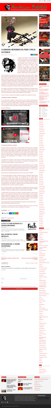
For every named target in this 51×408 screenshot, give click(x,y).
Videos (40, 360)
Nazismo (40, 302)
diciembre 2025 (42, 129)
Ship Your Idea (44, 115)
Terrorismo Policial (42, 355)
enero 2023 (41, 184)
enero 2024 (41, 163)
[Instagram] (5, 402)
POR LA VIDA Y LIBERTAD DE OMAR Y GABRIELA (27, 384)
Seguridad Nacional (42, 340)
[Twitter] (39, 1)
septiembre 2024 (42, 149)
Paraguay (41, 315)
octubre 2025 (41, 131)
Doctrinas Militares (42, 250)
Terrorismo (41, 351)
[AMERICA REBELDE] (25, 7)
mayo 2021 (41, 218)
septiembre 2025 (42, 133)
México (40, 297)
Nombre (3, 278)
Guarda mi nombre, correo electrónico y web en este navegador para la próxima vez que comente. (18, 286)
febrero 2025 (41, 145)
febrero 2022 (41, 204)
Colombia (41, 237)
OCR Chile (41, 311)
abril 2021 (41, 220)
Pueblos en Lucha (42, 330)
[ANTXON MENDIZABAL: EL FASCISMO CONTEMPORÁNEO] (32, 246)
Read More (6, 231)
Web (2, 282)
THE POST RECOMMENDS (6, 220)
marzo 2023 (41, 181)
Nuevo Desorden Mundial (43, 309)
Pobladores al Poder (42, 323)
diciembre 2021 (42, 207)
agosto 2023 (41, 172)
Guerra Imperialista (42, 269)
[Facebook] (41, 1)
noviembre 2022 (42, 188)
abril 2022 (41, 200)
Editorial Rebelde (42, 253)
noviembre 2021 (42, 209)
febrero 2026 (41, 126)
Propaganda (41, 326)
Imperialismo (41, 275)
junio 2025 (41, 138)
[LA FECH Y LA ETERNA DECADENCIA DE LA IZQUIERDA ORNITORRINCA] (32, 226)
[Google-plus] (37, 54)
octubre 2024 (41, 147)
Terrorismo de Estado (43, 353)
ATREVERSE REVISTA (43, 232)
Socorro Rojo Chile (42, 347)
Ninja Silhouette (44, 113)
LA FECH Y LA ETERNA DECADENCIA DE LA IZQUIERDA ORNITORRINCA (12, 224)
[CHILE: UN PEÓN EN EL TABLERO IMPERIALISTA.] (32, 237)
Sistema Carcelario (42, 343)
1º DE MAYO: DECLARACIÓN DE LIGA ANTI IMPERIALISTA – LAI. (44, 93)
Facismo (40, 264)
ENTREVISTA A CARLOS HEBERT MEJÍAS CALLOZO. (29, 259)
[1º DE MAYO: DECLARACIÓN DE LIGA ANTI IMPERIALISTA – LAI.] (20, 388)
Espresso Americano (42, 259)
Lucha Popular (41, 288)
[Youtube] (44, 1)
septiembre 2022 (42, 191)
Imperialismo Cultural (43, 276)
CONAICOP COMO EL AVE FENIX (27, 379)
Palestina (40, 313)
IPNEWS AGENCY (42, 280)
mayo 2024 (41, 156)
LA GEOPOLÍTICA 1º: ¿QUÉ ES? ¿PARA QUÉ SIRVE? (11, 390)
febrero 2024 (41, 161)
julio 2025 (41, 136)
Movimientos (41, 299)
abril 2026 (41, 122)
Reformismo (41, 332)
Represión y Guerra (42, 333)
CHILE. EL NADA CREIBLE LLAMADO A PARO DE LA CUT (10, 259)
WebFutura (17, 406)
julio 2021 (41, 216)
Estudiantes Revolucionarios (44, 262)
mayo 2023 (41, 177)
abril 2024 (41, 158)
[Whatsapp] (35, 54)
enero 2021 (41, 223)
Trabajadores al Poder (43, 357)
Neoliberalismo (41, 304)
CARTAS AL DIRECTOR (22, 377)
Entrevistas (41, 257)
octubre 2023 (41, 168)
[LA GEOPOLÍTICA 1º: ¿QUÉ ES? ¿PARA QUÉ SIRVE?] (3, 390)
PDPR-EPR (41, 319)
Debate (9, 210)
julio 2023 (41, 174)
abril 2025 (41, 142)
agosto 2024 (41, 151)
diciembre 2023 (42, 165)
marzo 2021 (41, 221)
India (40, 278)
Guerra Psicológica (42, 273)
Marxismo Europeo (42, 292)
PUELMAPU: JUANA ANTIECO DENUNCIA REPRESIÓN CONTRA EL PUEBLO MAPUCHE (11, 386)
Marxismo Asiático (42, 290)
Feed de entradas (42, 369)
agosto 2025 (41, 135)
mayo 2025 (41, 140)
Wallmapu (41, 362)
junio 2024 (41, 154)
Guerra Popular (42, 271)
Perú (40, 321)
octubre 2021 (41, 211)
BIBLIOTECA (4, 377)
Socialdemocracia (42, 345)
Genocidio (41, 266)
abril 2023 (41, 179)
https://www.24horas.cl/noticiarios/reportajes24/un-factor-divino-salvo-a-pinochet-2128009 (17, 172)
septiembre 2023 (42, 170)
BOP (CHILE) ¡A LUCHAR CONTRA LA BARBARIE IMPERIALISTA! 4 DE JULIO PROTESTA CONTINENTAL (11, 381)
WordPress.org (41, 372)
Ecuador (40, 252)
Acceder (40, 367)
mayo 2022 (41, 198)
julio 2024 (41, 152)
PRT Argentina (41, 328)
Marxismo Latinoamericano (44, 293)
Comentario (3, 269)
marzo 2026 (41, 124)
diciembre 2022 (42, 186)
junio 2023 (41, 175)
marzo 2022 (41, 202)
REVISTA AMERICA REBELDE (40, 379)
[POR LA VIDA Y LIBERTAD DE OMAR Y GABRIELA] (20, 384)
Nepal (40, 306)
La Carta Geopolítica (42, 282)
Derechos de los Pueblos (43, 245)
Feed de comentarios (43, 371)
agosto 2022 (41, 193)
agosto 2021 (41, 214)
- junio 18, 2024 (8, 227)
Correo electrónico (23, 278)
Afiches (40, 230)
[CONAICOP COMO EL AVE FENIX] (20, 380)
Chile (40, 235)
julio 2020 (41, 225)
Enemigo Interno (42, 255)
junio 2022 (41, 197)
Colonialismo (41, 239)
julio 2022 (41, 195)
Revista (40, 335)
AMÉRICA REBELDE (4, 227)
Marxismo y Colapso (42, 295)
